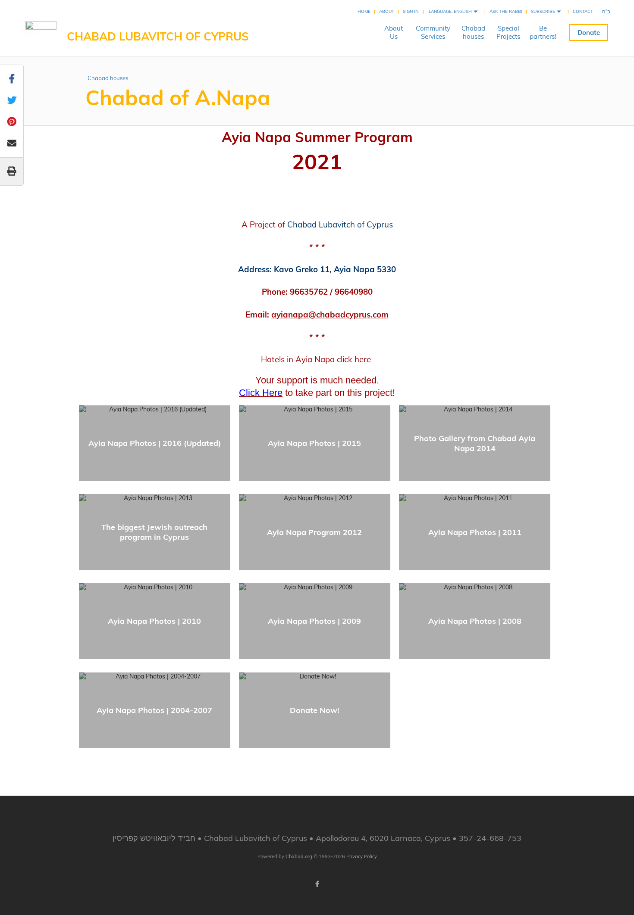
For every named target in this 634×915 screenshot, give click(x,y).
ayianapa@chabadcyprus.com (330, 314)
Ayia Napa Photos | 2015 (314, 443)
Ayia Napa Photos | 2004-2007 (154, 710)
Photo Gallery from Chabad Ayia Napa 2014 (474, 443)
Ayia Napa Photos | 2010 (154, 621)
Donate (589, 32)
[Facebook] (317, 884)
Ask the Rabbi (506, 11)
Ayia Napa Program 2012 (314, 532)
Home (364, 11)
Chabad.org (299, 856)
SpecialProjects (508, 32)
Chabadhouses (473, 32)
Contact (583, 11)
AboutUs (393, 32)
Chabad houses (108, 78)
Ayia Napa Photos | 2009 (314, 621)
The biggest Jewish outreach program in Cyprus (154, 532)
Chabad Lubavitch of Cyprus (158, 36)
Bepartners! (543, 32)
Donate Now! (314, 710)
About (386, 11)
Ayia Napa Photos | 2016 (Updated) (154, 443)
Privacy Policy (361, 856)
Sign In (410, 11)
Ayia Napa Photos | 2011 (474, 532)
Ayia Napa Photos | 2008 (474, 621)
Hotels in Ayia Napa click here (317, 359)
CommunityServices (433, 32)
